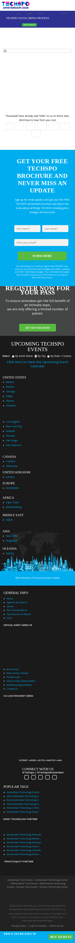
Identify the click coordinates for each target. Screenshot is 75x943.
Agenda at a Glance (17, 602)
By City (42, 356)
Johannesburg (13, 507)
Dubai (9, 519)
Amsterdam (12, 487)
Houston (11, 405)
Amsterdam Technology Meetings (24, 838)
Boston (10, 386)
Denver (10, 400)
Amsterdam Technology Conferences (24, 807)
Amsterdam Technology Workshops (24, 854)
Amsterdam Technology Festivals (24, 834)
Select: (6, 356)
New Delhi (12, 535)
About (10, 598)
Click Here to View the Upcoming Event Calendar (37, 364)
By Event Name (24, 356)
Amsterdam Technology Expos (23, 811)
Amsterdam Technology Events (23, 792)
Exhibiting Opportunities (19, 684)
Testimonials (13, 677)
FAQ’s (9, 618)
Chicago (10, 391)
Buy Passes (13, 669)
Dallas (9, 396)
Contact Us (12, 688)
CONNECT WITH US (38, 769)
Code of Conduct (37, 925)
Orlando (10, 431)
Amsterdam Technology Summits (24, 850)
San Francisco (14, 445)
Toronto (10, 461)
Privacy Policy (19, 925)
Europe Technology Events (54, 886)
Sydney (10, 553)
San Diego (12, 440)
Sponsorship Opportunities (21, 680)
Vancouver (12, 466)
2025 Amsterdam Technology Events (24, 796)
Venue (10, 606)
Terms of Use (56, 925)
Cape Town (12, 502)
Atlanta (10, 382)
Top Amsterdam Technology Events (24, 804)
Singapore (11, 540)
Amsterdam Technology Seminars (24, 846)
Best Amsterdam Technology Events (24, 800)
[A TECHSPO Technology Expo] (42, 755)
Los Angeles (13, 421)
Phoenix (10, 435)
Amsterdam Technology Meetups (24, 842)
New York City (14, 426)
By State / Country (60, 356)
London (10, 477)
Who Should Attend (17, 610)
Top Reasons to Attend (19, 614)
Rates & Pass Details (17, 673)
